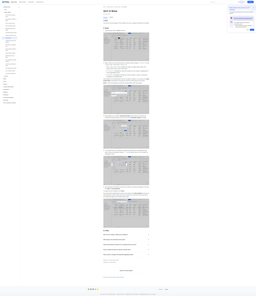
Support (122, 277)
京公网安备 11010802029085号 (133, 294)
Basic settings (117, 6)
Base (104, 6)
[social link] (89, 289)
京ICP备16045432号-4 (120, 294)
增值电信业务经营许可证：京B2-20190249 (148, 294)
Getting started (110, 6)
